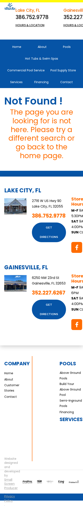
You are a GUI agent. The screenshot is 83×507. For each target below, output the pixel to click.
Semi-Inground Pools (71, 403)
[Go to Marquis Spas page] (39, 482)
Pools (68, 363)
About (8, 379)
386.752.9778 (32, 17)
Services (71, 419)
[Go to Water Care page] (61, 481)
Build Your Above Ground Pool (70, 389)
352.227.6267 (48, 292)
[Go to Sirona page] (49, 482)
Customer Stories (11, 388)
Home (8, 373)
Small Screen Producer (11, 484)
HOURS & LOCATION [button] (30, 25)
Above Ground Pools (70, 375)
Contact (10, 397)
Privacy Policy (9, 498)
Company (17, 363)
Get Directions (49, 232)
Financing (67, 412)
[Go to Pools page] (27, 482)
